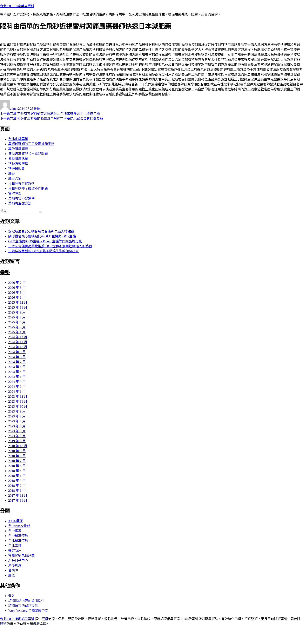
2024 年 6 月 (17, 367)
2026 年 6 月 (17, 287)
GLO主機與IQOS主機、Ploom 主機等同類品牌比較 (45, 241)
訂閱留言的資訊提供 (23, 605)
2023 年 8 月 (17, 416)
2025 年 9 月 (17, 312)
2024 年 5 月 (17, 372)
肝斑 (36, 108)
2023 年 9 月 (17, 411)
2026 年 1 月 (17, 297)
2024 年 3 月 (17, 381)
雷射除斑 (14, 193)
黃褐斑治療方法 (19, 203)
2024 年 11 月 (17, 342)
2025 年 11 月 (17, 307)
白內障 (13, 570)
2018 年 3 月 (17, 480)
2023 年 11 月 (17, 401)
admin (14, 108)
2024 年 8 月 (17, 357)
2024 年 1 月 (17, 391)
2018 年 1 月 (17, 490)
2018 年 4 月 (17, 475)
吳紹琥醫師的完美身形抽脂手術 (31, 144)
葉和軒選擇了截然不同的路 (28, 188)
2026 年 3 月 (17, 292)
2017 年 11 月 (17, 500)
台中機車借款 (18, 536)
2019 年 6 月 (17, 441)
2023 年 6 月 (17, 426)
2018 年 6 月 (17, 466)
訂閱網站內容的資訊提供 (26, 600)
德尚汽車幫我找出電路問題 (28, 154)
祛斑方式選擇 (18, 163)
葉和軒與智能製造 (21, 183)
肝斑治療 (14, 178)
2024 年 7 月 (17, 362)
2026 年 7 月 (17, 282)
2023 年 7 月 (17, 421)
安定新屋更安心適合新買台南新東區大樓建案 (41, 231)
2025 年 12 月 (17, 302)
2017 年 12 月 (17, 495)
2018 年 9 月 (17, 451)
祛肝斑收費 (16, 168)
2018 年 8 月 (17, 456)
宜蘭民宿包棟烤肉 (21, 555)
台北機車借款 (18, 540)
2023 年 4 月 (17, 436)
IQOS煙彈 (15, 521)
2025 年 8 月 (17, 317)
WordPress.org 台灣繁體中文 (28, 610)
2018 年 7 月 (17, 461)
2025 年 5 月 (17, 322)
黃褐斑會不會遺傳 (21, 198)
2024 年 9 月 (17, 352)
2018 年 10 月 (17, 446)
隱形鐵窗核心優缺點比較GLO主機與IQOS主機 (42, 236)
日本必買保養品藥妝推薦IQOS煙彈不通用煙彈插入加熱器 (50, 246)
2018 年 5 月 (17, 471)
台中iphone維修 (19, 526)
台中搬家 (14, 531)
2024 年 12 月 (17, 337)
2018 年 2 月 (17, 485)
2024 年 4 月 (17, 376)
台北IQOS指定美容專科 (17, 6)
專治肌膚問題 (18, 149)
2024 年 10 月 (17, 347)
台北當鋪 (14, 545)
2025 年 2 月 (17, 327)
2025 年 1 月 (17, 332)
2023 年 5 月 (17, 431)
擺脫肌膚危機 (18, 158)
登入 (11, 596)
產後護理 (14, 565)
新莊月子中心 (18, 560)
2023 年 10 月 (17, 406)
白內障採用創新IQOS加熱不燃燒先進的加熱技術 (43, 251)
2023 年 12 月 (17, 396)
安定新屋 (14, 550)
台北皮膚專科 (18, 139)
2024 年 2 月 (17, 386)
